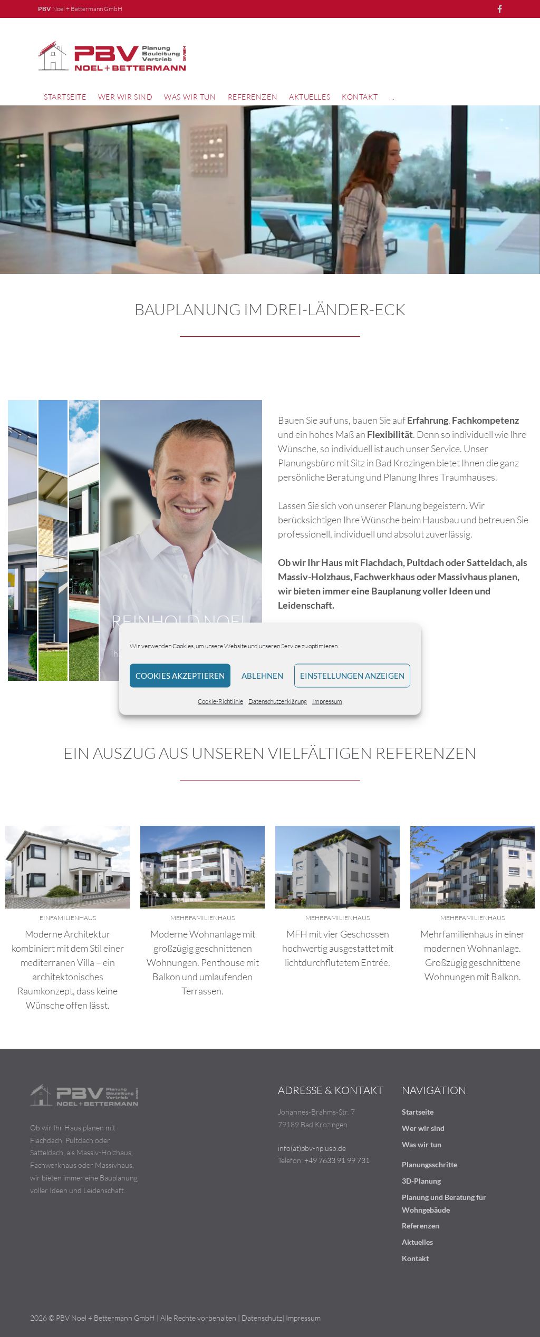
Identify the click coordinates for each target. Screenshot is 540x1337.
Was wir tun (421, 1144)
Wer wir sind (423, 1128)
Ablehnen (262, 675)
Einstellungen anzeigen (352, 675)
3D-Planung (421, 1180)
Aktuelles (417, 1241)
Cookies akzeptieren (180, 675)
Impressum (327, 701)
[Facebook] (499, 9)
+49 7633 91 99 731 (337, 1160)
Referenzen (420, 1225)
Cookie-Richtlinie (220, 701)
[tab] (22, 540)
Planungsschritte (429, 1164)
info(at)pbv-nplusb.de (312, 1148)
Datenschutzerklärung (277, 701)
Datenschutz (262, 1317)
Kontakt (415, 1258)
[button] (189, 96)
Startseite (417, 1111)
